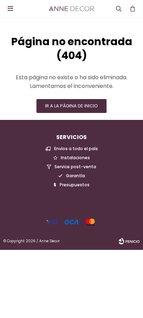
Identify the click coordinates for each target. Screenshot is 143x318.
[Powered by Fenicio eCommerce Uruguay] (129, 241)
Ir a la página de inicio (71, 106)
